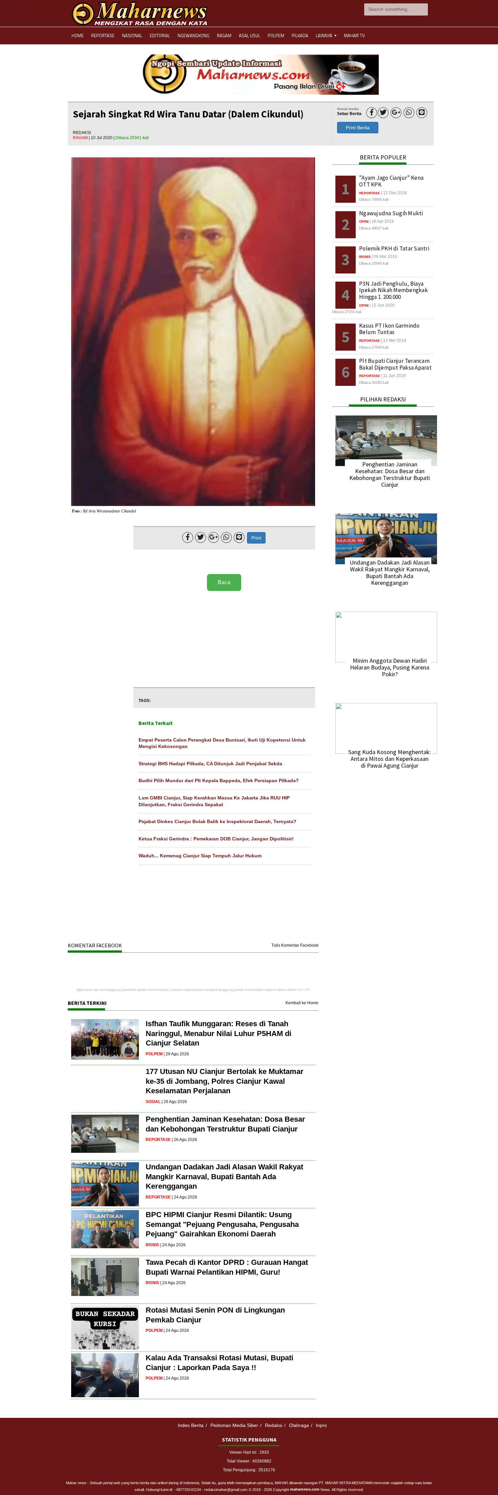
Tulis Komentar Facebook (294, 945)
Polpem (276, 35)
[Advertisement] (224, 639)
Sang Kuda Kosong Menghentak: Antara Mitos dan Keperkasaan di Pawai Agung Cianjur (389, 758)
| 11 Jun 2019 (393, 375)
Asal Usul (249, 35)
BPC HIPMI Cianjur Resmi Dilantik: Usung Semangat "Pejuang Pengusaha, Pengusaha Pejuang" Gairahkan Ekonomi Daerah (222, 1224)
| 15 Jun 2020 (382, 305)
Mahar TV (354, 35)
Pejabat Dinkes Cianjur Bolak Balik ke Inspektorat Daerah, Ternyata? (217, 821)
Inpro (321, 1425)
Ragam (224, 35)
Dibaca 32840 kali (373, 263)
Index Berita (191, 1425)
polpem (154, 1054)
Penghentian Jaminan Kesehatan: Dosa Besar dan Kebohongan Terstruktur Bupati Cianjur (389, 474)
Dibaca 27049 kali (373, 347)
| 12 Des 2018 (394, 193)
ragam (81, 137)
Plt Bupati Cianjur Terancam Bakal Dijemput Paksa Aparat (395, 364)
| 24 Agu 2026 (184, 1197)
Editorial (160, 35)
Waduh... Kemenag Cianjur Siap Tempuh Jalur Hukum (200, 855)
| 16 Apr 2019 (382, 221)
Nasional (132, 35)
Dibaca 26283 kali (373, 382)
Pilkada (300, 35)
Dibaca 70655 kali (373, 199)
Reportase (103, 35)
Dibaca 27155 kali (346, 312)
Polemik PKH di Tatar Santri (394, 248)
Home (77, 35)
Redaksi (273, 1425)
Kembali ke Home (302, 1003)
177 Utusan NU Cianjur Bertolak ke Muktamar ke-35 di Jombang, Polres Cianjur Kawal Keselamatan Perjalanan (225, 1081)
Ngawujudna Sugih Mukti (391, 213)
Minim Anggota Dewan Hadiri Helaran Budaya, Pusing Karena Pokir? (389, 667)
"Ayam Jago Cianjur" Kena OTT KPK (391, 181)
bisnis (152, 1245)
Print (256, 538)
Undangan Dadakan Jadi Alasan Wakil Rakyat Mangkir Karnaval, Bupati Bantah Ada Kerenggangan (224, 1176)
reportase (158, 1139)
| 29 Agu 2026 (176, 1054)
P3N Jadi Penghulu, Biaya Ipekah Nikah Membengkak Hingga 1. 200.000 (393, 290)
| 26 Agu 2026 (174, 1101)
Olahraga (299, 1425)
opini (364, 221)
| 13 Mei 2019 (393, 340)
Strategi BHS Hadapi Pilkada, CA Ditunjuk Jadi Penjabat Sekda (210, 763)
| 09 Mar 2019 (384, 256)
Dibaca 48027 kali (373, 228)
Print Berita (358, 127)
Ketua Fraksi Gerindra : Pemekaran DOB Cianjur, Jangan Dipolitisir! (216, 838)
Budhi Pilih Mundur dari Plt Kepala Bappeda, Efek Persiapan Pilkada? (219, 780)
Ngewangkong (193, 35)
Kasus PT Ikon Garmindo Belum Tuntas (389, 329)
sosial (153, 1101)
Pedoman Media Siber (234, 1425)
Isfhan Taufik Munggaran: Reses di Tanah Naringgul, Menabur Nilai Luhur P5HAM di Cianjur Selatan (218, 1033)
